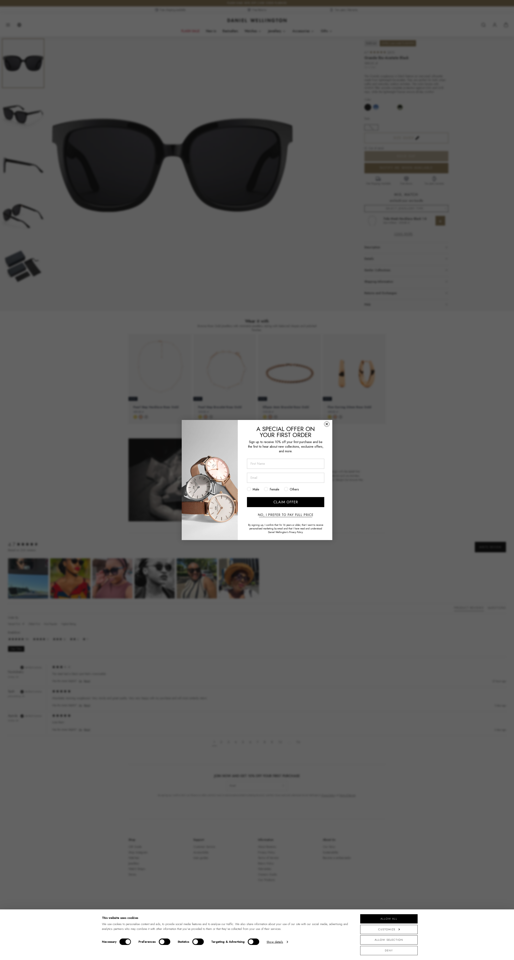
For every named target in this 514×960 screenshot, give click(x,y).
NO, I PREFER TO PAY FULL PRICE (285, 515)
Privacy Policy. (296, 532)
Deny (389, 950)
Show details (275, 942)
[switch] (164, 942)
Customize (386, 929)
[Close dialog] (326, 424)
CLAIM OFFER (285, 502)
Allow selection (389, 940)
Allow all (388, 919)
